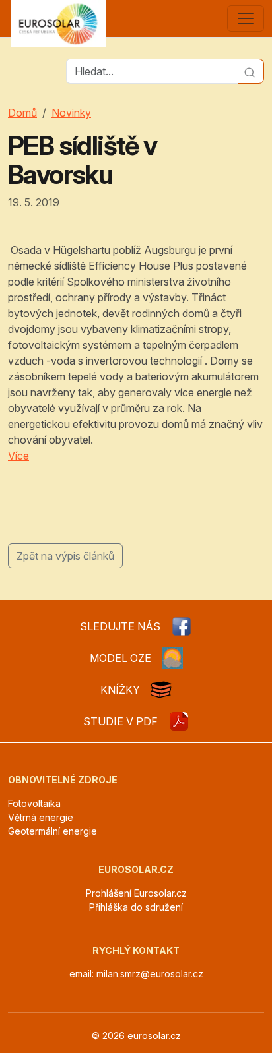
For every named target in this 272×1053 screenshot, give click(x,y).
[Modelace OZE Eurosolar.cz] (172, 658)
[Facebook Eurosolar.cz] (181, 626)
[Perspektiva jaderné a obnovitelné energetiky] (178, 721)
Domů (22, 112)
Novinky (71, 112)
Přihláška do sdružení (136, 907)
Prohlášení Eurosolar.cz (136, 893)
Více (18, 455)
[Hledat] (251, 71)
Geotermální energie (52, 831)
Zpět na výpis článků (65, 555)
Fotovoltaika (34, 803)
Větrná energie (40, 817)
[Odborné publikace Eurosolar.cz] (161, 689)
